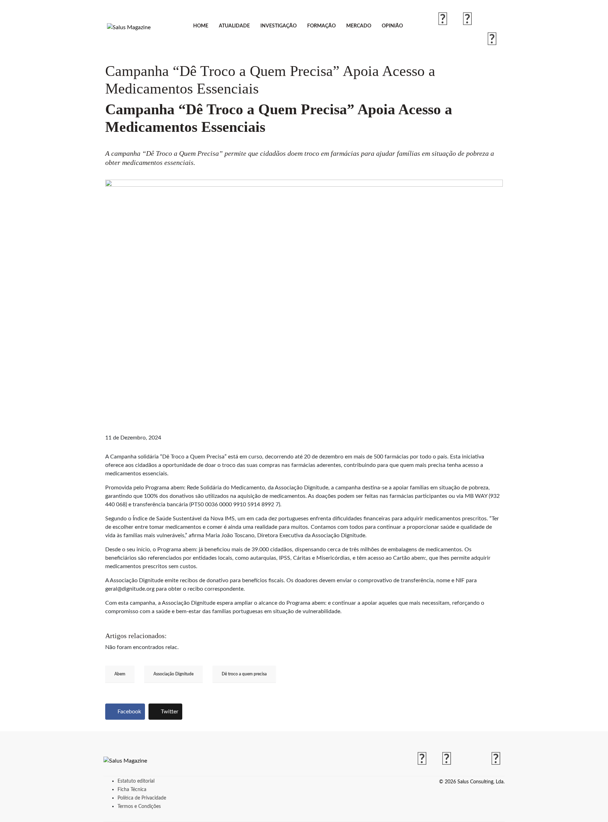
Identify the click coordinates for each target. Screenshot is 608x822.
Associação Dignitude (173, 674)
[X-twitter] (492, 19)
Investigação (278, 26)
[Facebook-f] (443, 19)
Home (200, 26)
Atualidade (234, 26)
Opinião (392, 26)
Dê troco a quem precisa (244, 674)
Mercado (358, 26)
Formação (321, 26)
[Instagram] (467, 19)
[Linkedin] (492, 40)
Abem (119, 674)
